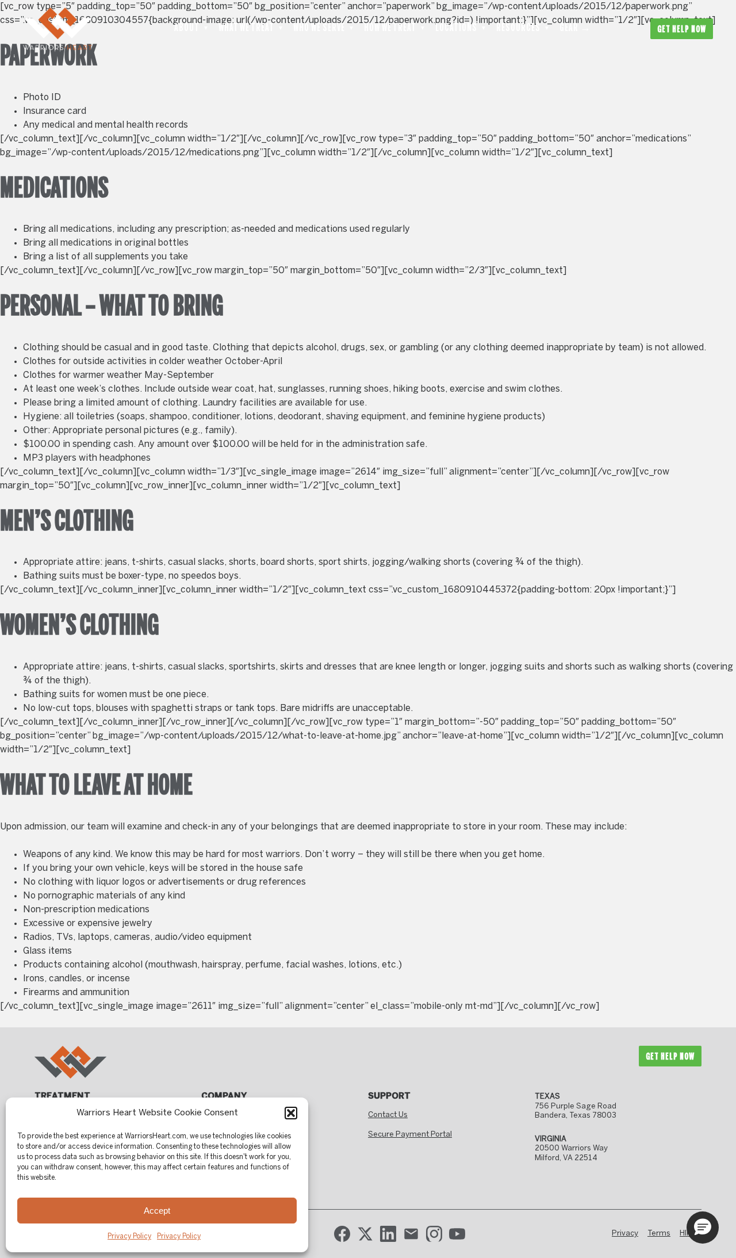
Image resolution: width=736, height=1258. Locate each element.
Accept (157, 1210)
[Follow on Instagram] (434, 1234)
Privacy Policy (129, 1236)
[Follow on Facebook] (342, 1234)
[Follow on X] (365, 1234)
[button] (291, 1113)
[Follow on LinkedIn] (388, 1234)
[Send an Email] (411, 1234)
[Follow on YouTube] (457, 1234)
